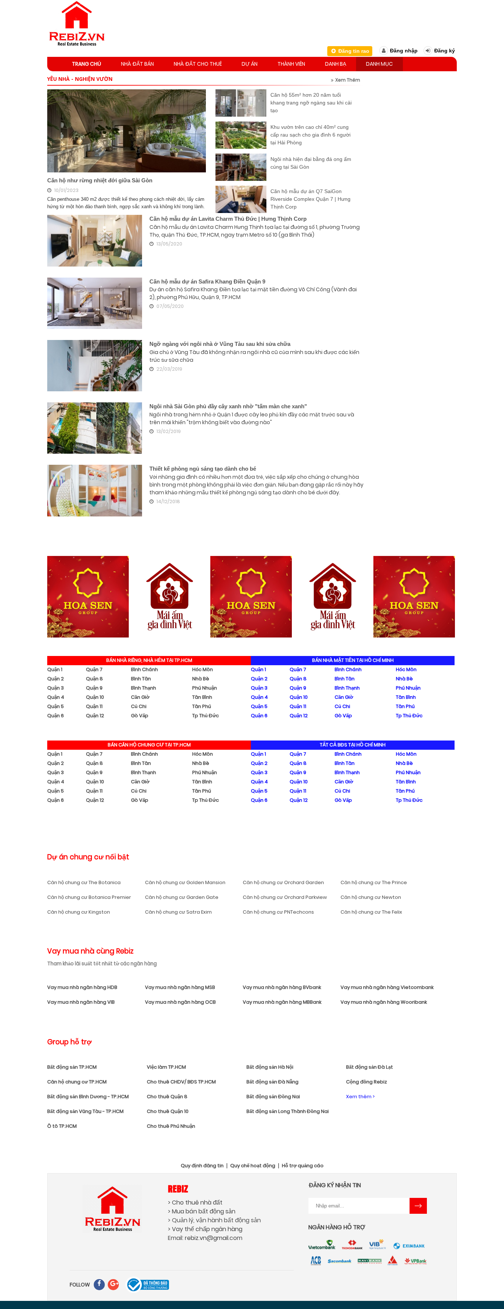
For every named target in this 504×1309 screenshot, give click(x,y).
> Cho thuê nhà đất (195, 1202)
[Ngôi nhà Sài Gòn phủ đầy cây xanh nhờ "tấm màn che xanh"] (94, 428)
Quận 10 (95, 697)
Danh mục (379, 64)
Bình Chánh (144, 669)
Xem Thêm (347, 80)
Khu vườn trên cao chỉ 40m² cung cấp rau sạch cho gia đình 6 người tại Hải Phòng (310, 134)
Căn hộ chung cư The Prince (374, 882)
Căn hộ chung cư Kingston (78, 911)
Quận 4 (55, 697)
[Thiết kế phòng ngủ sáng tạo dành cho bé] (94, 490)
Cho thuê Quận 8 (167, 1096)
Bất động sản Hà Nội (269, 1067)
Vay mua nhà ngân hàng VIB (81, 1002)
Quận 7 (94, 669)
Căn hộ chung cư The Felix (371, 911)
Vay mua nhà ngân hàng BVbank (282, 987)
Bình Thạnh (143, 687)
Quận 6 (55, 715)
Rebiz (178, 1188)
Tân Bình (202, 697)
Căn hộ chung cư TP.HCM (77, 1081)
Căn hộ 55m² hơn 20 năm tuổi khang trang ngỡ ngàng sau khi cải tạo (311, 102)
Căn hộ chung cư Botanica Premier (89, 897)
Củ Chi (138, 706)
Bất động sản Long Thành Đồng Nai (287, 1111)
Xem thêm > (360, 1096)
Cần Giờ (140, 697)
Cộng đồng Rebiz (366, 1081)
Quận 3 (55, 687)
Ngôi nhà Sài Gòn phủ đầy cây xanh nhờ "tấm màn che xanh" (228, 406)
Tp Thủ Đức (205, 715)
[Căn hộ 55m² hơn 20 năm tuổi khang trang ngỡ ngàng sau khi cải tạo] (240, 103)
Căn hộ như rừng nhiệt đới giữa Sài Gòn (99, 180)
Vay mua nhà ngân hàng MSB (180, 987)
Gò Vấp (139, 715)
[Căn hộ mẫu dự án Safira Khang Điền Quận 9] (94, 303)
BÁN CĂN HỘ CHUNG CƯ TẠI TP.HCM (149, 744)
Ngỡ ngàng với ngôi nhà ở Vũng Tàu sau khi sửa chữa (219, 344)
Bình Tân (141, 678)
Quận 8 (94, 678)
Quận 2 (55, 678)
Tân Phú (201, 706)
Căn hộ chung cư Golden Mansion (185, 882)
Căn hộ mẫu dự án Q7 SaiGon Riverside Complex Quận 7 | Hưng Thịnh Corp (310, 199)
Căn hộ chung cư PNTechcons (278, 911)
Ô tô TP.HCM (62, 1126)
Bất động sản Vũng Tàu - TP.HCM (85, 1111)
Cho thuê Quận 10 (168, 1111)
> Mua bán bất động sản (201, 1211)
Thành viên (291, 64)
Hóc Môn (202, 669)
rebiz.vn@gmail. (207, 1238)
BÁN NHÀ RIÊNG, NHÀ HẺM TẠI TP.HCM (149, 660)
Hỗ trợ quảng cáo (303, 1165)
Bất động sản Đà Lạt (369, 1067)
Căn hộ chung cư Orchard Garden (283, 882)
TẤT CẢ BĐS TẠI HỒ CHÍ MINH (353, 744)
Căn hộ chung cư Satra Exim (178, 911)
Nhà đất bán (137, 64)
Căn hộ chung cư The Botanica (84, 882)
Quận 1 (54, 669)
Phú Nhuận (204, 687)
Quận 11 (94, 706)
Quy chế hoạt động (252, 1165)
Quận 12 (95, 715)
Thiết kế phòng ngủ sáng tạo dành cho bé (202, 468)
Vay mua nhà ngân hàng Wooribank (384, 1002)
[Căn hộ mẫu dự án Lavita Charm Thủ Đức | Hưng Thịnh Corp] (94, 240)
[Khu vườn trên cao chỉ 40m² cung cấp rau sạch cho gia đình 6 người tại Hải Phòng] (240, 135)
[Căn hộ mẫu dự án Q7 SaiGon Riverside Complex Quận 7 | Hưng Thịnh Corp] (240, 199)
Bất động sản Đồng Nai (273, 1096)
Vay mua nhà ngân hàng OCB (180, 1002)
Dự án (250, 64)
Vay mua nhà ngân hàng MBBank (282, 1002)
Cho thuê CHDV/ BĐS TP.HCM (181, 1081)
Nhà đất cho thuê (198, 64)
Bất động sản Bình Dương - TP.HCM (88, 1096)
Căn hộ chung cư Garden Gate (181, 897)
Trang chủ (86, 64)
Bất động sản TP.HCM (72, 1067)
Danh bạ (335, 64)
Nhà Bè (200, 678)
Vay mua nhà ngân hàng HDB (82, 987)
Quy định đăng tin (202, 1165)
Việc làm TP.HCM (166, 1067)
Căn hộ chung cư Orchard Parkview (285, 897)
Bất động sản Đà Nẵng (272, 1081)
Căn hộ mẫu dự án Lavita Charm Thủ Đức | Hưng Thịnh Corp (228, 219)
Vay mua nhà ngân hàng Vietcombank (387, 987)
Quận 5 (55, 706)
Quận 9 (94, 687)
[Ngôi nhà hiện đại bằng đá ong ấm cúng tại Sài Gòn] (240, 167)
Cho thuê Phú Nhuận (171, 1126)
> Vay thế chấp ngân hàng (205, 1229)
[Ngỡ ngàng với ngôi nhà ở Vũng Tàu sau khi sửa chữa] (94, 365)
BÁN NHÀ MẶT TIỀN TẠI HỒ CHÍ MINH (353, 660)
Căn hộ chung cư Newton (371, 897)
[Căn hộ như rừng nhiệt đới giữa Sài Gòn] (126, 130)
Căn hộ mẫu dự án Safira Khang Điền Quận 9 (207, 281)
